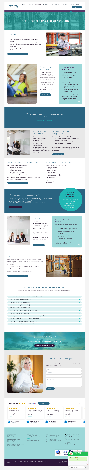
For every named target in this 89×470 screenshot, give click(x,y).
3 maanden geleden (33, 422)
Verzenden (50, 388)
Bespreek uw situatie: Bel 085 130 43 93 (18, 275)
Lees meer (11, 416)
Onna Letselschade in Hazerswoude (53, 440)
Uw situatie (38, 4)
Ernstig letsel (46, 4)
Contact (77, 4)
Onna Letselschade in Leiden (52, 441)
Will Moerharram (53, 421)
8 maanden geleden (52, 422)
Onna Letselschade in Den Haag (52, 438)
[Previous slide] (76, 403)
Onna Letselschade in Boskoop (52, 435)
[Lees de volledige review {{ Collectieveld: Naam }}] (10, 408)
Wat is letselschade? (56, 4)
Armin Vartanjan (15, 421)
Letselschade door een (12, 439)
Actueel (72, 4)
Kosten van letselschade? (32, 435)
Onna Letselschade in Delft (51, 436)
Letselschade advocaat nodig (33, 440)
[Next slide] (79, 403)
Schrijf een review (43, 403)
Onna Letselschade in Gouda (52, 439)
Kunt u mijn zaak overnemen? (33, 434)
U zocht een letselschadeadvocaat (34, 441)
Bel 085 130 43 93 (45, 94)
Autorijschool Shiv (72, 421)
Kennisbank (30, 4)
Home (23, 4)
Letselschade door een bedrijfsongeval (15, 432)
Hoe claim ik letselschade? (32, 432)
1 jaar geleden (13, 422)
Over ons (65, 4)
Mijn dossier (77, 7)
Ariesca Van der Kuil (34, 421)
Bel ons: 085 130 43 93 (15, 207)
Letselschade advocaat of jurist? (33, 436)
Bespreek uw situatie (18, 54)
